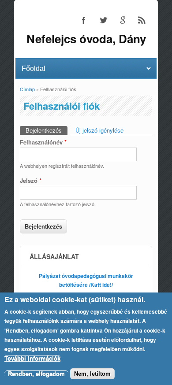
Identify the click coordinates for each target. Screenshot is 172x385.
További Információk (32, 358)
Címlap (27, 89)
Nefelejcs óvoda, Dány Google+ (122, 20)
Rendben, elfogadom (36, 373)
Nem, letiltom (92, 373)
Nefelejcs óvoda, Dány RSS (142, 20)
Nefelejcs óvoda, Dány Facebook (84, 20)
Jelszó (30, 180)
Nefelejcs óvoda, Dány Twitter (103, 20)
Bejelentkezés (46, 130)
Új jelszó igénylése (99, 130)
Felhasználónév (43, 142)
